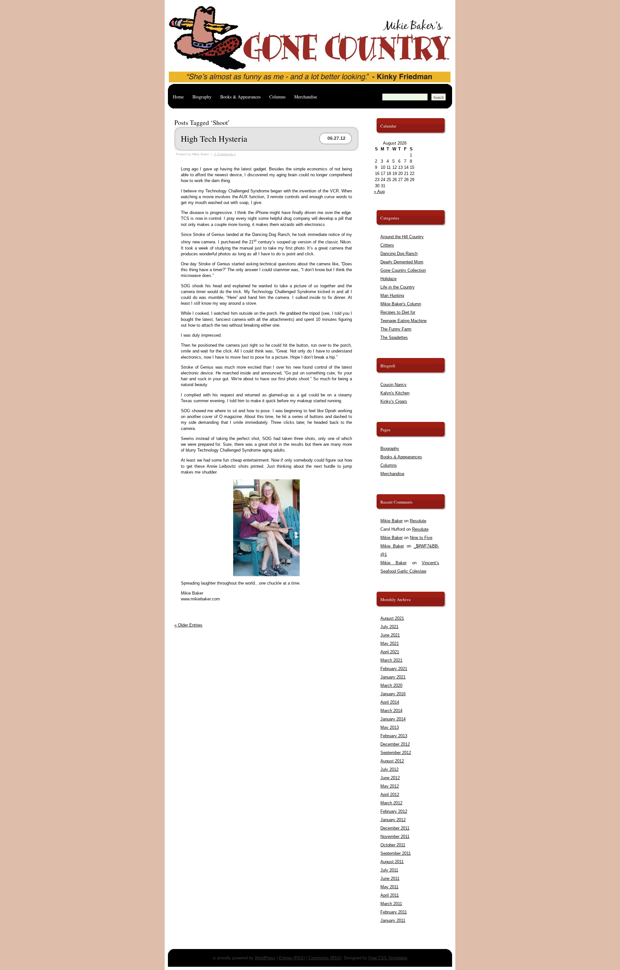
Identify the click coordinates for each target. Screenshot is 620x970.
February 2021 (393, 668)
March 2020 (391, 685)
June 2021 (390, 635)
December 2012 (395, 744)
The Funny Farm (395, 329)
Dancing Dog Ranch (399, 253)
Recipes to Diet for (397, 312)
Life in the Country (397, 287)
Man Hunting (392, 295)
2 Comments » (225, 154)
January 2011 (392, 920)
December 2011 (394, 828)
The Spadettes (394, 337)
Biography (202, 97)
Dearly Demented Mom (401, 262)
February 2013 (393, 735)
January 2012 (393, 819)
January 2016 (393, 693)
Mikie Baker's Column (400, 303)
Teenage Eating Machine (403, 320)
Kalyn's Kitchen (394, 393)
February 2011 (393, 912)
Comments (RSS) (324, 957)
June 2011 (389, 878)
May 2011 (389, 886)
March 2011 (391, 903)
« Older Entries (188, 625)
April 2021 (389, 651)
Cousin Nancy (393, 384)
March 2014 (391, 710)
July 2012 (389, 769)
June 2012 (390, 777)
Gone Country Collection (403, 270)
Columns (277, 97)
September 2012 (395, 752)
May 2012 (389, 786)
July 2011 (389, 870)
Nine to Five (421, 537)
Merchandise (305, 97)
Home (178, 97)
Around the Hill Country (402, 236)
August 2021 (392, 618)
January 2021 (393, 677)
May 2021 (389, 643)
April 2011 (389, 895)
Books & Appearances (240, 97)
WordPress (265, 957)
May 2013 (389, 727)
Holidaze (388, 278)
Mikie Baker (391, 520)
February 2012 (393, 811)
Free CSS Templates (388, 957)
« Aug (379, 191)
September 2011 (395, 853)
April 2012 (389, 794)
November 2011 (394, 836)
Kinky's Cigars (393, 401)
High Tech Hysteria (214, 138)
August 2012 (392, 761)
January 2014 (393, 719)
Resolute (418, 520)
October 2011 (392, 844)
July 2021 (389, 626)
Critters (387, 245)
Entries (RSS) (292, 957)
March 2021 (391, 660)
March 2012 (391, 803)
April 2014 (389, 702)
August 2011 (392, 861)
